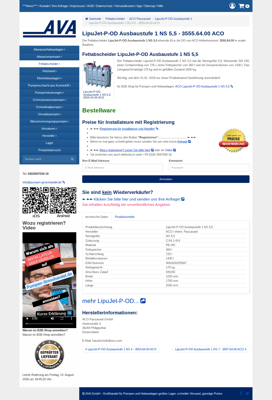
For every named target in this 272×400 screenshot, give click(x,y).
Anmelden (165, 179)
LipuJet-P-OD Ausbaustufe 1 (173, 18)
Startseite (94, 18)
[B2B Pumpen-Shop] (49, 29)
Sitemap (149, 6)
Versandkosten (124, 6)
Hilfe (160, 6)
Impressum (77, 6)
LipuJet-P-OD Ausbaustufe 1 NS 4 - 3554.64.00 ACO (122, 349)
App (139, 6)
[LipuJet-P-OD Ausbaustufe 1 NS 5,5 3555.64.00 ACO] (98, 75)
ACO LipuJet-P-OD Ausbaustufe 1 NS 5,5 (202, 86)
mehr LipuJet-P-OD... (111, 301)
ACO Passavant (140, 18)
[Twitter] (247, 393)
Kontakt (45, 6)
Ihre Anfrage (60, 6)
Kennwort (176, 160)
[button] (232, 5)
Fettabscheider (115, 18)
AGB (90, 6)
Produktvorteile (124, 216)
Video (169, 150)
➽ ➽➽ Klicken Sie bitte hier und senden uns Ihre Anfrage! (131, 199)
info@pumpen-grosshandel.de (42, 182)
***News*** (30, 6)
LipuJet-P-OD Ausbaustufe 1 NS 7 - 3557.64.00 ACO (210, 349)
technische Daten (96, 216)
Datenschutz (104, 6)
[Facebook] (241, 393)
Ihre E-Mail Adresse (95, 160)
